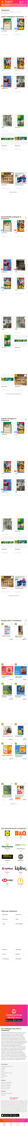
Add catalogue (4, 1076)
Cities (4, 8)
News (2, 1077)
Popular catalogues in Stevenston (8, 419)
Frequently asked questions (7, 1066)
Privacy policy (16, 1121)
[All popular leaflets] (26, 419)
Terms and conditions (8, 1121)
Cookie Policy (21, 1121)
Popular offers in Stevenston (11, 620)
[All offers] (26, 620)
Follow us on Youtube (5, 1087)
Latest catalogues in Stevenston (12, 17)
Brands (2, 1071)
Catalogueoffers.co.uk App (6, 1072)
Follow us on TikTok (5, 1088)
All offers (3, 1069)
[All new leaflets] (26, 17)
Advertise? (3, 1068)
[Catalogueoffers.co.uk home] (9, 1)
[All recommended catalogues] (26, 218)
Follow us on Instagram (6, 1085)
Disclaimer (24, 1119)
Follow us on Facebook (6, 1083)
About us (3, 1074)
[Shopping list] (23, 2)
